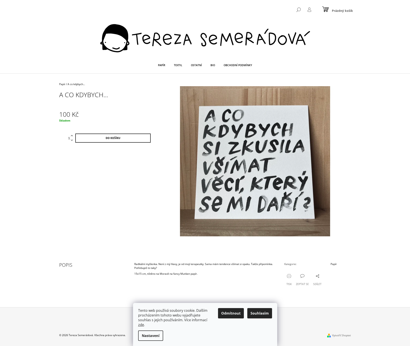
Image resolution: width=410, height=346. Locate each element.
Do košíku (113, 138)
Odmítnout (231, 313)
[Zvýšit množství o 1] (72, 136)
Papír (334, 264)
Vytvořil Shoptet (341, 335)
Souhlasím (260, 313)
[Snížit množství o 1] (72, 140)
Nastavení (150, 335)
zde (141, 324)
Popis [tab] (65, 264)
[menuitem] (162, 65)
